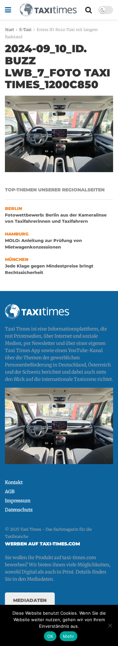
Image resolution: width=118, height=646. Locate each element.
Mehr (68, 636)
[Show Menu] (8, 10)
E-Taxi (25, 29)
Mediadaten (30, 600)
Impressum (17, 501)
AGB (9, 491)
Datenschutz (19, 510)
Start (9, 29)
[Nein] (110, 625)
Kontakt (14, 482)
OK (50, 636)
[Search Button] (88, 10)
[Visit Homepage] (48, 9)
